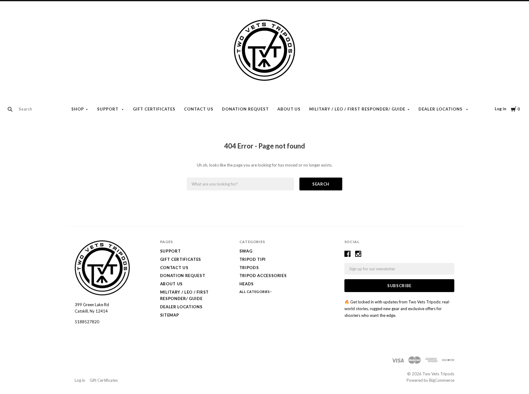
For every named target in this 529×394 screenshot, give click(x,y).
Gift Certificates (154, 109)
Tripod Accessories (263, 275)
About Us (289, 109)
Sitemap (169, 315)
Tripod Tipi (252, 259)
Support (108, 109)
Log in (500, 108)
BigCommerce (441, 380)
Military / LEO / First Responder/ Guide (357, 109)
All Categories (255, 292)
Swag (246, 251)
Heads (246, 283)
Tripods (249, 267)
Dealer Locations (441, 109)
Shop (77, 109)
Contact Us (198, 109)
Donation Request (245, 109)
